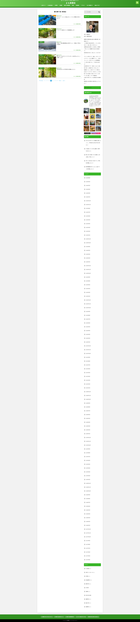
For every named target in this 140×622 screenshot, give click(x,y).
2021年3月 (88, 380)
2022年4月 (88, 330)
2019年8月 (88, 452)
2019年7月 (88, 456)
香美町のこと (88, 606)
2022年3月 (88, 334)
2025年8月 (88, 208)
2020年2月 (88, 429)
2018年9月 (88, 494)
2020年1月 (88, 433)
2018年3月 (88, 517)
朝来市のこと (88, 583)
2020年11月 (88, 395)
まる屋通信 (70, 3)
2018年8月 (88, 498)
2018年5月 (88, 510)
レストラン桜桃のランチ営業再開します (66, 30)
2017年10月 (88, 536)
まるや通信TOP (90, 5)
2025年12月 (88, 200)
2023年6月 (88, 284)
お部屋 (61, 5)
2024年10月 (88, 242)
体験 (73, 5)
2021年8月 (88, 361)
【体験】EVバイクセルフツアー (47, 616)
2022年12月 (88, 300)
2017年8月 (88, 544)
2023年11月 (88, 269)
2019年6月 (88, 460)
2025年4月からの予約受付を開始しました (66, 69)
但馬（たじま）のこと (90, 572)
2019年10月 (88, 445)
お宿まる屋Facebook (88, 87)
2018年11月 (88, 487)
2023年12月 (88, 265)
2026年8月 (88, 177)
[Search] (99, 12)
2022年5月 (88, 326)
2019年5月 (88, 464)
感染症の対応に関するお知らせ (93, 616)
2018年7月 (88, 502)
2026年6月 (88, 181)
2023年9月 (88, 277)
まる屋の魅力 (50, 5)
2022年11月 (88, 303)
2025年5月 (88, 219)
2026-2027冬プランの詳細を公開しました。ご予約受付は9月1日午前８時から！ (93, 142)
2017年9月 (88, 540)
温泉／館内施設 (67, 5)
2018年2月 (88, 521)
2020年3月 (88, 426)
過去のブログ (97, 5)
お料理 (56, 5)
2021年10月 (88, 353)
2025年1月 (88, 235)
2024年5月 (88, 250)
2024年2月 (88, 258)
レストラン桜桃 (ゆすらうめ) (80, 616)
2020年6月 (88, 414)
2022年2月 (88, 338)
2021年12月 (88, 345)
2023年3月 (88, 292)
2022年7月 (88, 319)
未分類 (87, 587)
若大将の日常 (88, 595)
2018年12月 (88, 483)
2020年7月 (88, 410)
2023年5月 (88, 288)
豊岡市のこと (88, 599)
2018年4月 (88, 513)
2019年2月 (88, 475)
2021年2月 (88, 384)
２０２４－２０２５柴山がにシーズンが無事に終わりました (68, 18)
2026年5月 (88, 185)
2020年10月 (88, 399)
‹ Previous (41, 80)
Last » (64, 80)
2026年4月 (88, 189)
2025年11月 (88, 204)
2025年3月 (88, 227)
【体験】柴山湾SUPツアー (59, 616)
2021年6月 (88, 368)
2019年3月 (88, 471)
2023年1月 (88, 296)
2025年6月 (88, 216)
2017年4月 (88, 559)
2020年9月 (88, 403)
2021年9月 (88, 357)
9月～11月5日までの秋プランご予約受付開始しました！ (93, 161)
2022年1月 (88, 342)
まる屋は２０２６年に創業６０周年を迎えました (93, 149)
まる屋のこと (88, 568)
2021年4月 (88, 376)
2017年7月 (88, 548)
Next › (60, 80)
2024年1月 (88, 261)
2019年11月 (88, 441)
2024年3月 (88, 254)
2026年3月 (88, 193)
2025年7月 (88, 212)
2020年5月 (88, 418)
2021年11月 (88, 349)
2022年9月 (88, 311)
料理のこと (88, 576)
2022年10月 (88, 307)
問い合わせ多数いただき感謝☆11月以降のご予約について (93, 155)
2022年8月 (88, 315)
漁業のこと (88, 591)
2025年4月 (88, 223)
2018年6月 (88, 506)
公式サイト (43, 5)
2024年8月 (88, 246)
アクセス (83, 5)
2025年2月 (88, 231)
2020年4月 (88, 422)
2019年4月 (88, 468)
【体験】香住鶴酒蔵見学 (70, 616)
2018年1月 (88, 525)
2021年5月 (88, 372)
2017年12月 (88, 529)
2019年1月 (88, 479)
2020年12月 (88, 391)
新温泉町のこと (89, 580)
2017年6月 (88, 552)
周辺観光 (77, 5)
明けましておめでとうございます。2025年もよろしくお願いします (68, 57)
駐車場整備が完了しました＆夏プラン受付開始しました (93, 167)
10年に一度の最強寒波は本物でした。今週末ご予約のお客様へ (69, 44)
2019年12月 (88, 437)
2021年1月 (88, 387)
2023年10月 (88, 273)
